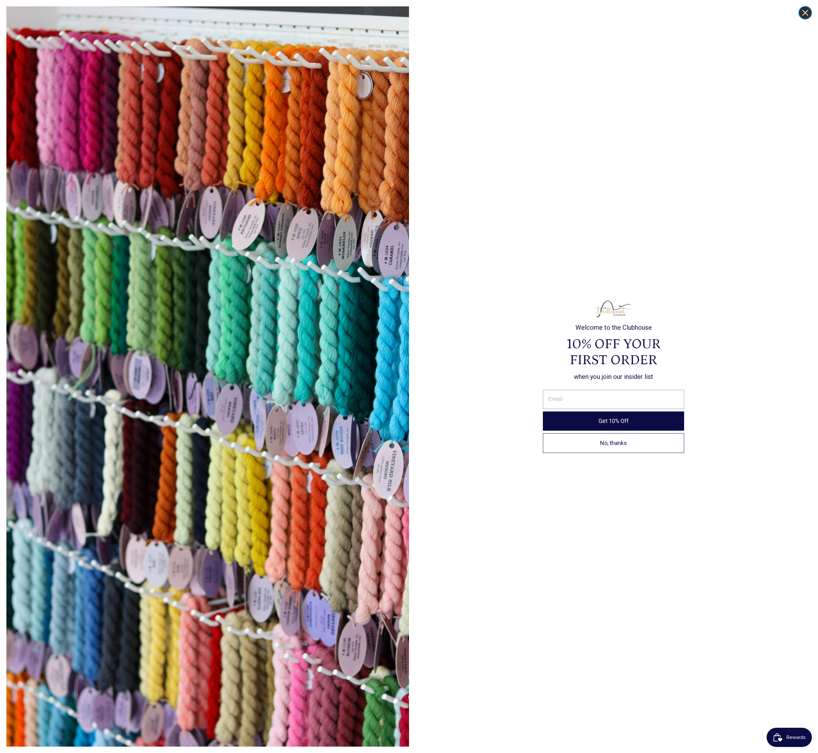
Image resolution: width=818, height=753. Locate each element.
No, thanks (613, 443)
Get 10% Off (613, 421)
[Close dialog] (805, 12)
